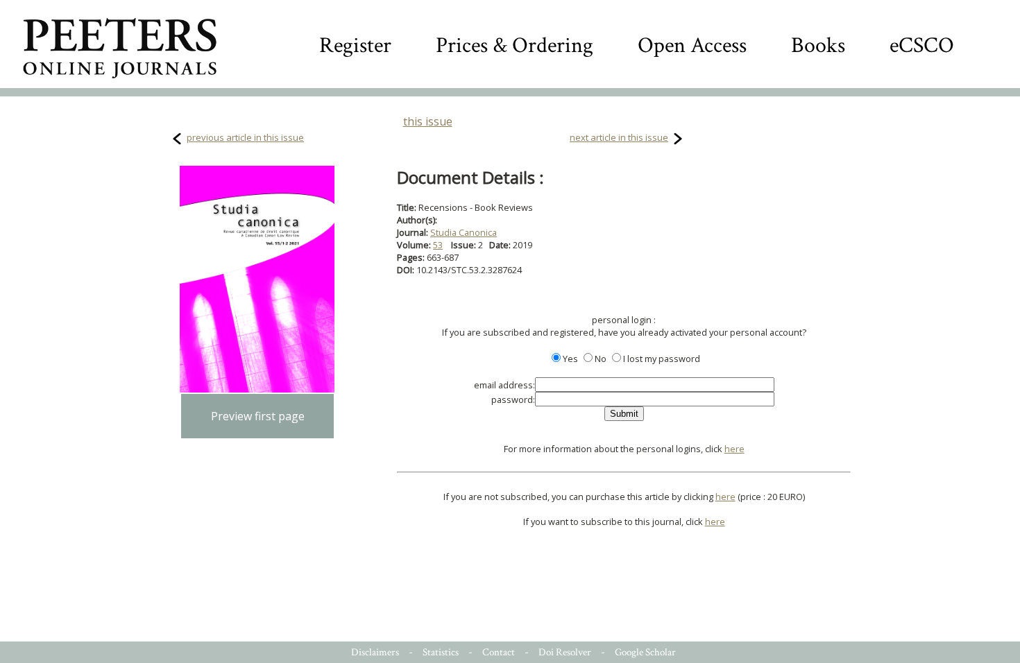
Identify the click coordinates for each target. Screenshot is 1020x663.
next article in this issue (619, 137)
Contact (498, 652)
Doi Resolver (564, 652)
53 (438, 245)
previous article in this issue (245, 137)
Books (818, 45)
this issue (427, 121)
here (734, 448)
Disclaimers (375, 652)
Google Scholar (645, 652)
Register (355, 45)
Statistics (441, 652)
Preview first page (258, 416)
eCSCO (922, 45)
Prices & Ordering (514, 45)
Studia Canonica (463, 232)
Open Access (692, 45)
